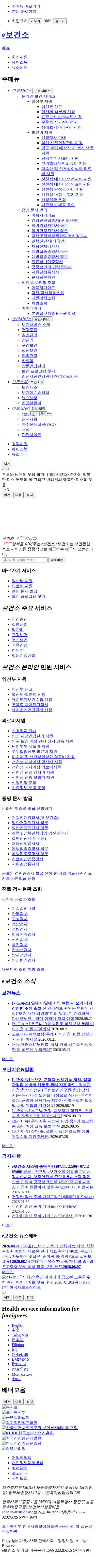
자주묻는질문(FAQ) (39, 424)
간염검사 (20, 914)
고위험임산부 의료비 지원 (64, 163)
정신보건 (29, 350)
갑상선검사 (22, 950)
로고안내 (20, 1473)
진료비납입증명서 (47, 262)
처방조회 (39, 303)
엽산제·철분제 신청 (58, 112)
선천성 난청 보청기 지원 (62, 194)
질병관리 (29, 335)
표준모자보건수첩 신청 (61, 117)
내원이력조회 (43, 298)
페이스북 (20, 62)
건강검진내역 (23, 908)
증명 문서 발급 (34, 210)
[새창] (10, 1407)
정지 (30, 1297)
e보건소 (15, 34)
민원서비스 (42, 91)
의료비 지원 (22, 586)
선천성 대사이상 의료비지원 (66, 184)
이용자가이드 (43, 215)
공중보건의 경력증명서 (52, 267)
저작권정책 (22, 1457)
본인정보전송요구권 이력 (54, 313)
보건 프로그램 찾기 (38, 371)
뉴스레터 (20, 67)
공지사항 (29, 419)
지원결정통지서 (45, 272)
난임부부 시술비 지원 (60, 158)
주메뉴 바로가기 (26, 6)
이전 (7, 495)
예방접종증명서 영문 (50, 256)
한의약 (27, 361)
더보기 (8, 1059)
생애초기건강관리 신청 (61, 127)
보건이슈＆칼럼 (35, 392)
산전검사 (20, 939)
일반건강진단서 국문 (50, 225)
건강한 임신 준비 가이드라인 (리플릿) (44, 1206)
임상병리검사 (23, 960)
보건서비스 (42, 319)
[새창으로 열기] (48, 1287)
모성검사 (20, 919)
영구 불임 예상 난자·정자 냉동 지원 (42, 741)
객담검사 (20, 924)
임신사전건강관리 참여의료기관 (50, 376)
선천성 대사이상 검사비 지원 (66, 179)
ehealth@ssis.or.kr (16, 1512)
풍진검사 (20, 945)
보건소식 (37, 382)
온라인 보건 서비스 (38, 96)
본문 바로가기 (24, 11)
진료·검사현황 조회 (38, 282)
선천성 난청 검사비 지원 (62, 189)
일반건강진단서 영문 (50, 231)
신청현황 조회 (53, 200)
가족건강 (29, 356)
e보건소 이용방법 (37, 414)
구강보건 (29, 345)
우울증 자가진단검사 (59, 122)
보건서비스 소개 (36, 324)
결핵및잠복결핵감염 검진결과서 (60, 236)
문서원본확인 (43, 277)
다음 (18, 495)
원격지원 (20, 57)
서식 (26, 429)
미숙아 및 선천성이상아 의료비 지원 (43, 757)
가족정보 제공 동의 (58, 205)
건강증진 (29, 330)
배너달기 (20, 1468)
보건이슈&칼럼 (18, 1069)
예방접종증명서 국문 (50, 251)
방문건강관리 (33, 366)
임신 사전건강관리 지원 (62, 143)
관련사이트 (31, 435)
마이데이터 (31, 308)
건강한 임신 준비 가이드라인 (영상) (43, 1216)
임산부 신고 (51, 106)
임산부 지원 (22, 581)
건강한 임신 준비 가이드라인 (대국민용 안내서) (53, 1197)
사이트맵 (20, 1478)
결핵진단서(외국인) (48, 241)
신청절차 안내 (53, 137)
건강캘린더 (31, 403)
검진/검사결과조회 (48, 293)
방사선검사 (22, 955)
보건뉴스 (29, 387)
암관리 (27, 340)
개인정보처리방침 (27, 1463)
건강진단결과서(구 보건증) (55, 220)
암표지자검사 (23, 934)
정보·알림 (38, 408)
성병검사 (20, 929)
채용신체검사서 (45, 246)
